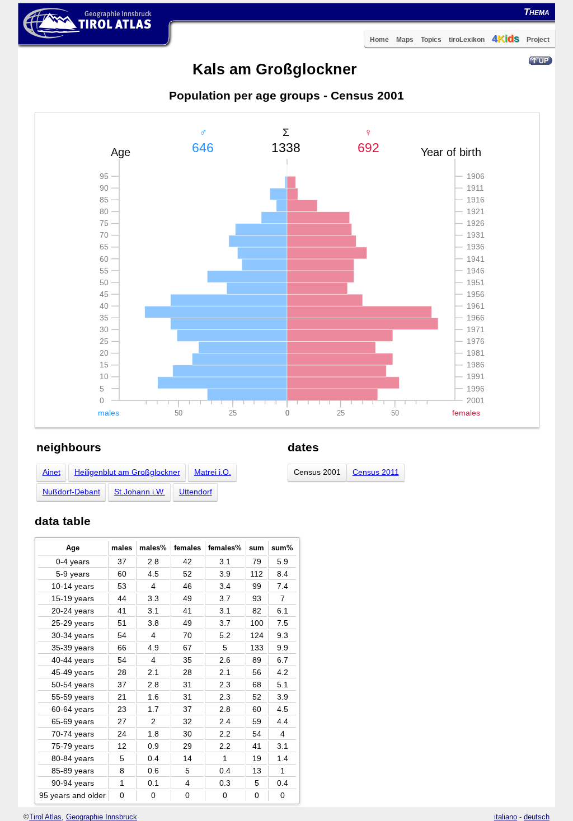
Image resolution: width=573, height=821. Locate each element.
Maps (405, 40)
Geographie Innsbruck (101, 817)
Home (379, 40)
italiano (505, 817)
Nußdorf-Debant (71, 492)
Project (538, 40)
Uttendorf (195, 492)
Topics (431, 40)
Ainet (51, 472)
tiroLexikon (467, 40)
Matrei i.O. (212, 472)
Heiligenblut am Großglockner (127, 472)
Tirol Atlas (45, 817)
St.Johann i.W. (139, 492)
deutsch (536, 817)
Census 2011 (376, 472)
